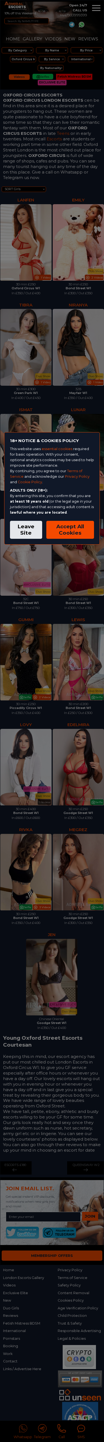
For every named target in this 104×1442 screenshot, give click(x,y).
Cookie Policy (30, 482)
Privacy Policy (77, 476)
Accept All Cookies (70, 529)
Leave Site (25, 529)
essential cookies (57, 449)
